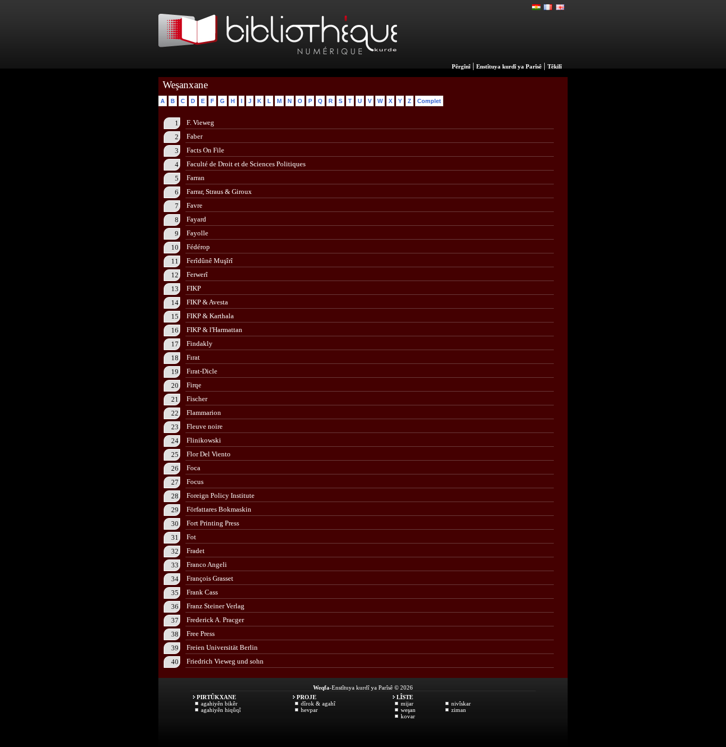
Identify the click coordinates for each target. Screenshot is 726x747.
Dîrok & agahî (318, 703)
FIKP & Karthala (210, 316)
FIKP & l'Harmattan (214, 330)
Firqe (194, 385)
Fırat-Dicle (202, 371)
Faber (194, 136)
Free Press (201, 634)
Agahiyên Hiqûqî (221, 710)
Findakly (200, 343)
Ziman (458, 710)
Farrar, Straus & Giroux (219, 192)
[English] (560, 7)
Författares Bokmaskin (219, 509)
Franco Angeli (207, 564)
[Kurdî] (537, 7)
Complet (429, 101)
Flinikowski (204, 440)
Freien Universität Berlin (222, 647)
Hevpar (309, 710)
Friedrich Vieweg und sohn (225, 661)
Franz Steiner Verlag (215, 606)
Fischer (197, 399)
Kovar (408, 716)
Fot (191, 537)
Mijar (407, 703)
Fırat (193, 357)
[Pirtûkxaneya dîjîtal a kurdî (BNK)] (277, 66)
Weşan (408, 710)
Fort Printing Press (213, 523)
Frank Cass (202, 592)
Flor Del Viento (209, 454)
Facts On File (205, 150)
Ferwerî (197, 274)
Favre (194, 205)
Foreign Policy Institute (221, 495)
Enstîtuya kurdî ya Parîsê (509, 66)
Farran (196, 178)
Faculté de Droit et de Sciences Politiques (246, 164)
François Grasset (210, 578)
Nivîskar (461, 703)
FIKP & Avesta (207, 302)
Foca (193, 468)
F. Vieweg (200, 122)
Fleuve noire (205, 426)
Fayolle (197, 233)
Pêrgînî (461, 66)
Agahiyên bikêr (219, 703)
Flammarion (204, 413)
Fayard (196, 219)
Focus (195, 482)
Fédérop (198, 247)
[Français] (548, 7)
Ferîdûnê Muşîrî (210, 261)
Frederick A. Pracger (215, 620)
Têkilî (554, 66)
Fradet (196, 551)
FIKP (194, 288)
